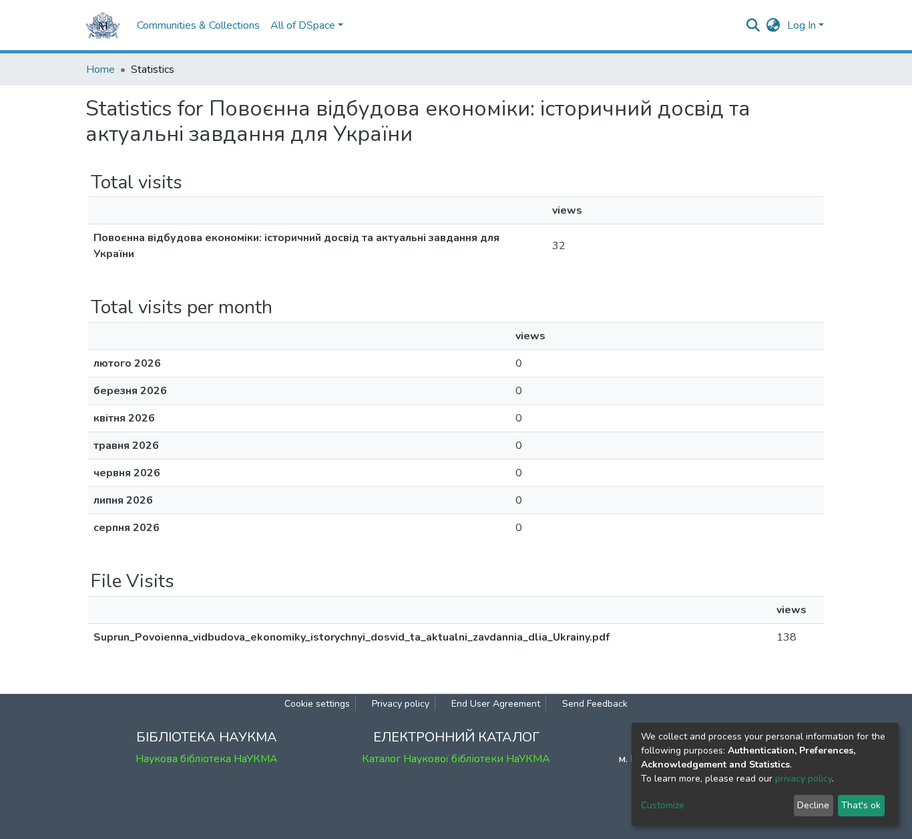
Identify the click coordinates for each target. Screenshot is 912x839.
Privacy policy (400, 703)
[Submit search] (753, 25)
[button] (773, 25)
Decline (813, 805)
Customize (662, 805)
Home (100, 69)
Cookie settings (317, 703)
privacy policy (803, 778)
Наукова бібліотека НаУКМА (207, 758)
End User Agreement (495, 703)
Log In (801, 25)
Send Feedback (595, 703)
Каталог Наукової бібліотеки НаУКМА (456, 758)
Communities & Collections (198, 25)
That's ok (861, 805)
